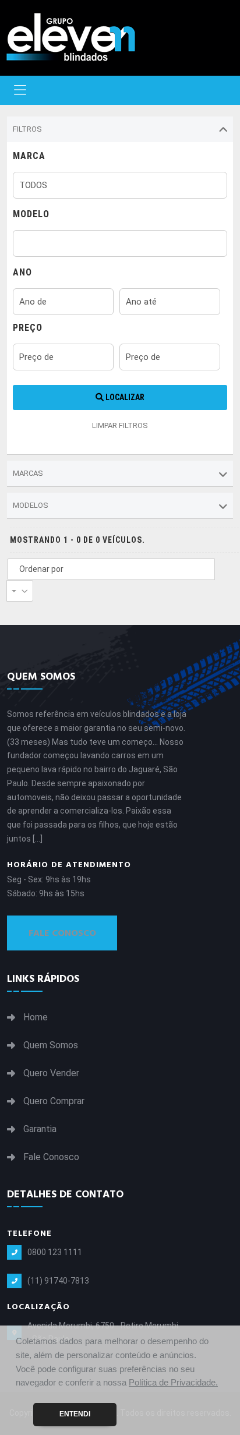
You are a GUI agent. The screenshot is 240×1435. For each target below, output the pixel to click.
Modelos (30, 505)
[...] (38, 838)
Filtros (27, 129)
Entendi (74, 1414)
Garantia (40, 1129)
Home (35, 1017)
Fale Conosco (62, 933)
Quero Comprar (53, 1101)
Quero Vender (51, 1073)
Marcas (28, 473)
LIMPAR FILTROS (120, 425)
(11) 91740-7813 (58, 1280)
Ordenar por (41, 569)
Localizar (124, 397)
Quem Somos (50, 1045)
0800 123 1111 (54, 1252)
